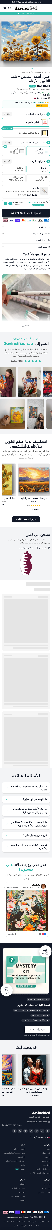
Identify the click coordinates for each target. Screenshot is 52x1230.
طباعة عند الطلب (18, 1188)
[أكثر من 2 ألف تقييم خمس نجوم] (26, 398)
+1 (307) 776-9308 (13, 1125)
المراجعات (46, 1161)
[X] (20, 1130)
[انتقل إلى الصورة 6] (21, 68)
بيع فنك (20, 1169)
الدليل (8, 114)
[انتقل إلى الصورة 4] (26, 68)
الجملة (22, 1184)
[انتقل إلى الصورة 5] (23, 68)
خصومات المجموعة (18, 1196)
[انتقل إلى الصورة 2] (30, 68)
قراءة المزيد (26, 325)
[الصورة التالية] (3, 40)
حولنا (48, 1149)
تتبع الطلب (46, 1188)
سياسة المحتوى (34, 1225)
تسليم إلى (41, 98)
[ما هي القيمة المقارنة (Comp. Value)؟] (18, 89)
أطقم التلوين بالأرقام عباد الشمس (30, 72)
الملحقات (21, 1157)
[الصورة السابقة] (48, 40)
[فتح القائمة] (47, 8)
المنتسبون (21, 1192)
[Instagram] (42, 1130)
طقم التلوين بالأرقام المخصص (14, 1153)
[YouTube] (36, 1130)
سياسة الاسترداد (8, 1221)
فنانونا (23, 1165)
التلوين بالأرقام (19, 1149)
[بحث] (9, 8)
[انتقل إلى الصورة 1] (32, 69)
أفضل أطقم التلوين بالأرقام (40, 1173)
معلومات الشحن (44, 1192)
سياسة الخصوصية (43, 1221)
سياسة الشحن (20, 1221)
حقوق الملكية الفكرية (20, 1225)
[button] (26, 191)
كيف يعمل (46, 1153)
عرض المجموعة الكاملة (26, 519)
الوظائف (22, 1200)
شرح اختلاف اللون (43, 1169)
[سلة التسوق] (4, 8)
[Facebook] (47, 1130)
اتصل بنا (47, 1184)
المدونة (47, 1157)
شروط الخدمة (31, 1221)
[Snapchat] (14, 1130)
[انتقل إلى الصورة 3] (28, 68)
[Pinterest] (25, 1130)
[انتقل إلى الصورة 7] (19, 68)
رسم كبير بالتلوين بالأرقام (15, 1161)
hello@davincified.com (37, 1121)
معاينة (5, 142)
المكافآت (46, 1165)
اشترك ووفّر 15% (39, 1029)
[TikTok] (31, 1130)
